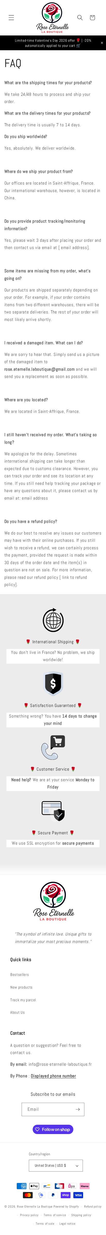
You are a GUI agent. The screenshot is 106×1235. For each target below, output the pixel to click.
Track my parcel (23, 1000)
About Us (17, 1012)
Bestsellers (19, 974)
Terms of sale (45, 1224)
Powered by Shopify (66, 1207)
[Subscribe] (78, 1109)
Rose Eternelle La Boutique (34, 1207)
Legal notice (67, 1224)
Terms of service (55, 1215)
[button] (11, 17)
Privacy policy (29, 1215)
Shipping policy (81, 1215)
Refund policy (93, 1206)
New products (21, 987)
